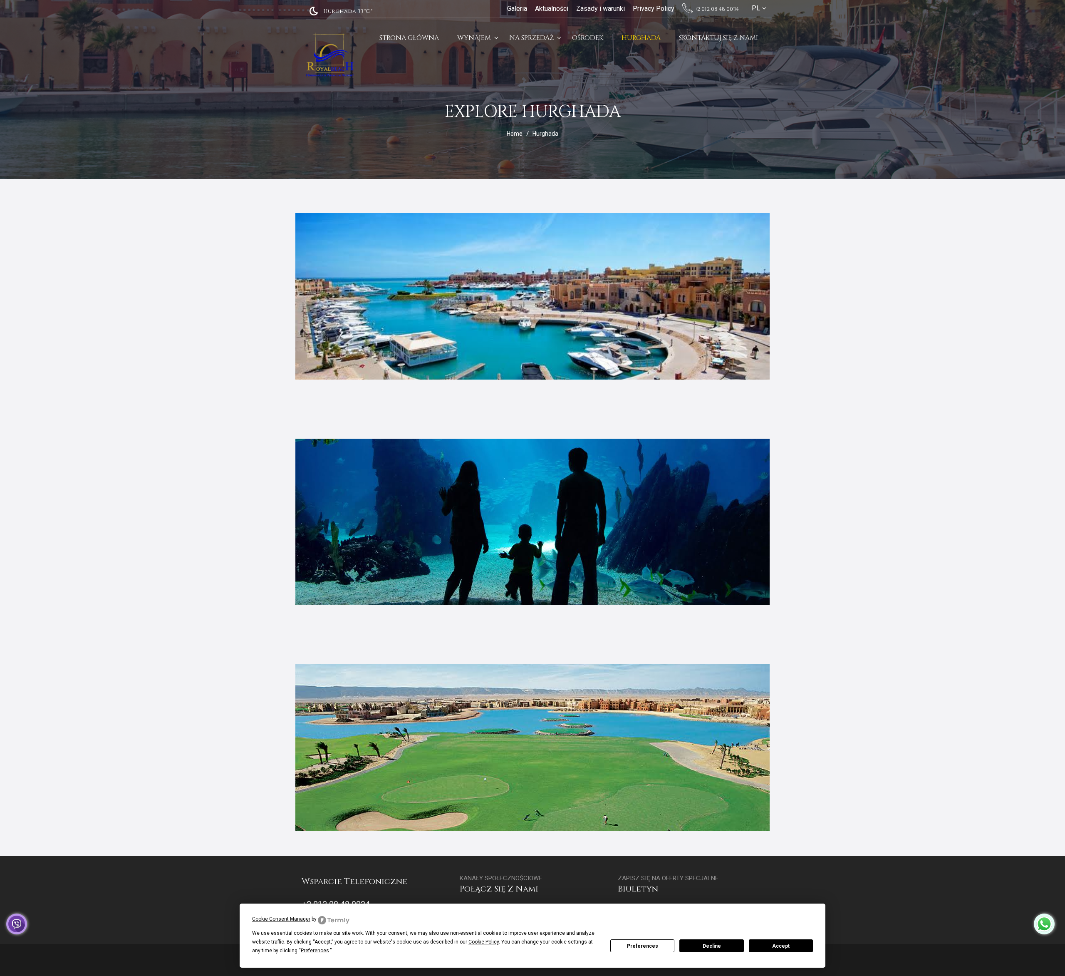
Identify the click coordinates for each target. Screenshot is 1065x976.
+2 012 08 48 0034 (716, 9)
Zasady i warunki (600, 8)
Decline (712, 946)
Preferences (642, 946)
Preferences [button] (315, 951)
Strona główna (409, 37)
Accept (781, 946)
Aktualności (551, 8)
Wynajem (474, 37)
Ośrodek (587, 37)
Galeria (517, 8)
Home (515, 133)
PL (756, 8)
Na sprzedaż (531, 37)
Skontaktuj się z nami (718, 37)
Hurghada (641, 37)
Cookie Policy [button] (483, 942)
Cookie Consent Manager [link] (281, 919)
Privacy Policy (653, 8)
